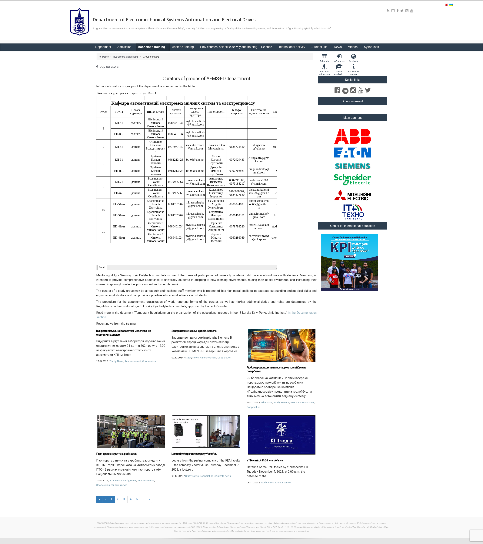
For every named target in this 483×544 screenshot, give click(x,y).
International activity (292, 47)
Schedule (324, 61)
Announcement (133, 361)
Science (267, 47)
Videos (353, 47)
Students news (119, 485)
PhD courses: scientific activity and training (228, 47)
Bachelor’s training (152, 47)
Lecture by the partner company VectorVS (194, 453)
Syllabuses (371, 47)
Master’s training (183, 47)
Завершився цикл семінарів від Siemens (194, 331)
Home (105, 56)
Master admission (339, 73)
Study (113, 361)
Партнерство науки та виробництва (116, 453)
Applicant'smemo (353, 73)
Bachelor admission (324, 73)
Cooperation (149, 361)
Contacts (353, 61)
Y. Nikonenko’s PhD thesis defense (265, 460)
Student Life (319, 47)
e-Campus (339, 61)
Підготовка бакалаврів (125, 56)
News (338, 47)
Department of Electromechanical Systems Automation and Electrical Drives (174, 19)
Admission (124, 47)
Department (103, 47)
